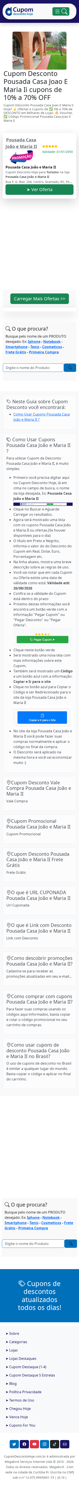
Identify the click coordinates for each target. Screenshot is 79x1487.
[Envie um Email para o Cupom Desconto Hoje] (64, 1444)
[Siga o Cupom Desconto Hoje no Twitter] (14, 1444)
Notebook (52, 341)
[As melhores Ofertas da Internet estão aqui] (19, 11)
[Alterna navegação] (60, 11)
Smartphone (16, 346)
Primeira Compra (44, 352)
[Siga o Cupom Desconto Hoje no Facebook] (24, 1444)
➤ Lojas (11, 1350)
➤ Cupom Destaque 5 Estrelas (30, 1375)
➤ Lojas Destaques (20, 1358)
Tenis (34, 346)
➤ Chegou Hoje (18, 1408)
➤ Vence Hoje (16, 1417)
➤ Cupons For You (20, 1425)
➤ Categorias (16, 1341)
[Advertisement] (39, 246)
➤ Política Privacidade (23, 1391)
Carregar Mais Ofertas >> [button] (39, 299)
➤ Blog (11, 1383)
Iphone (34, 341)
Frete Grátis (15, 352)
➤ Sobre (12, 1333)
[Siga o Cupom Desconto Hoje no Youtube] (34, 1444)
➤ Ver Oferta (39, 189)
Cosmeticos (52, 346)
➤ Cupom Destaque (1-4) (25, 1366)
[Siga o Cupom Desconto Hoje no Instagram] (44, 1444)
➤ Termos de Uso (19, 1400)
